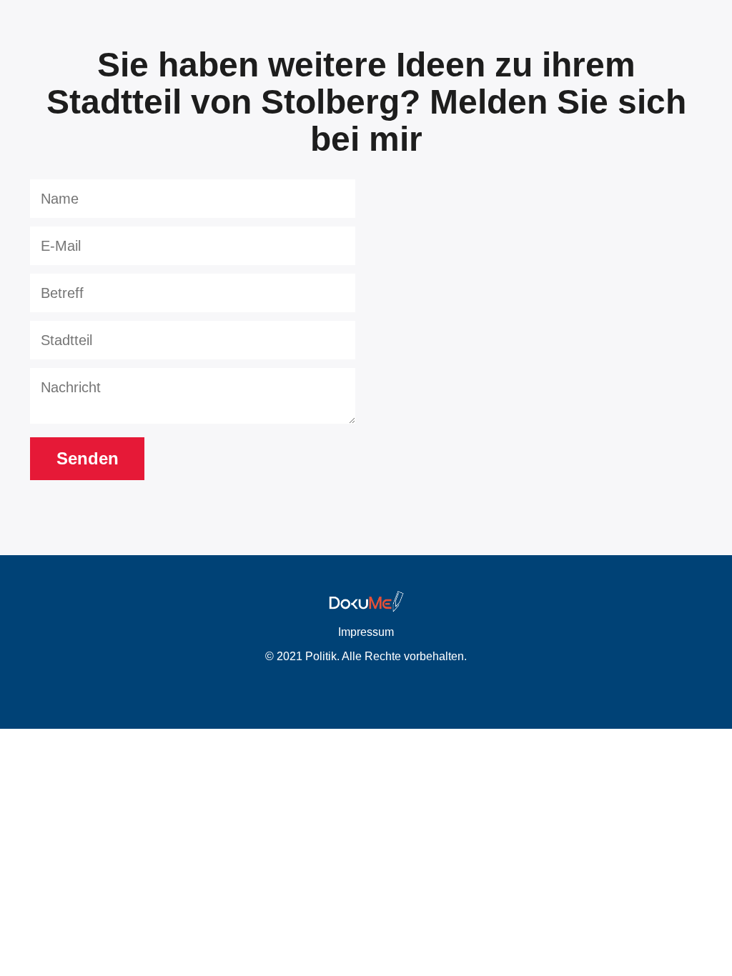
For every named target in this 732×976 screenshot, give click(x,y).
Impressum (366, 632)
